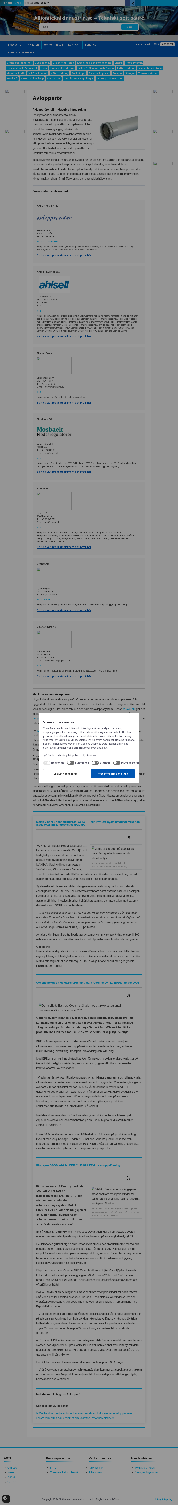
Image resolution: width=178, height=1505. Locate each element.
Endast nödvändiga (65, 773)
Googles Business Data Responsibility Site (104, 743)
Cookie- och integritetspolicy (63, 755)
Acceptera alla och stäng (113, 773)
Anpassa (91, 755)
